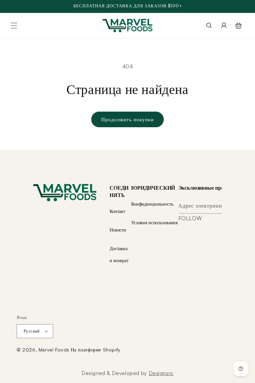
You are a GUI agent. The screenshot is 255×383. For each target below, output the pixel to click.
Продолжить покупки (127, 119)
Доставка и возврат (119, 254)
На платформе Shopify (96, 349)
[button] (14, 25)
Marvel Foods (54, 349)
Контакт (117, 211)
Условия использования (154, 222)
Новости (118, 230)
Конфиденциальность (152, 204)
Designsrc (161, 373)
